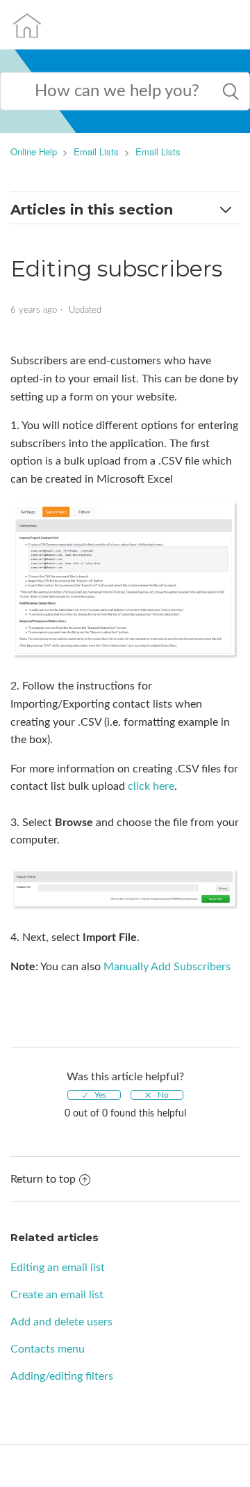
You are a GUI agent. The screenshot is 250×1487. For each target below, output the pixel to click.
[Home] (27, 24)
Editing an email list (57, 1267)
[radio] (94, 1095)
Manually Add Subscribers (167, 966)
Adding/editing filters (61, 1376)
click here (151, 786)
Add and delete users (61, 1322)
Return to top (43, 1179)
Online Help (33, 151)
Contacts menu (47, 1349)
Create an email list (56, 1294)
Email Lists (96, 151)
